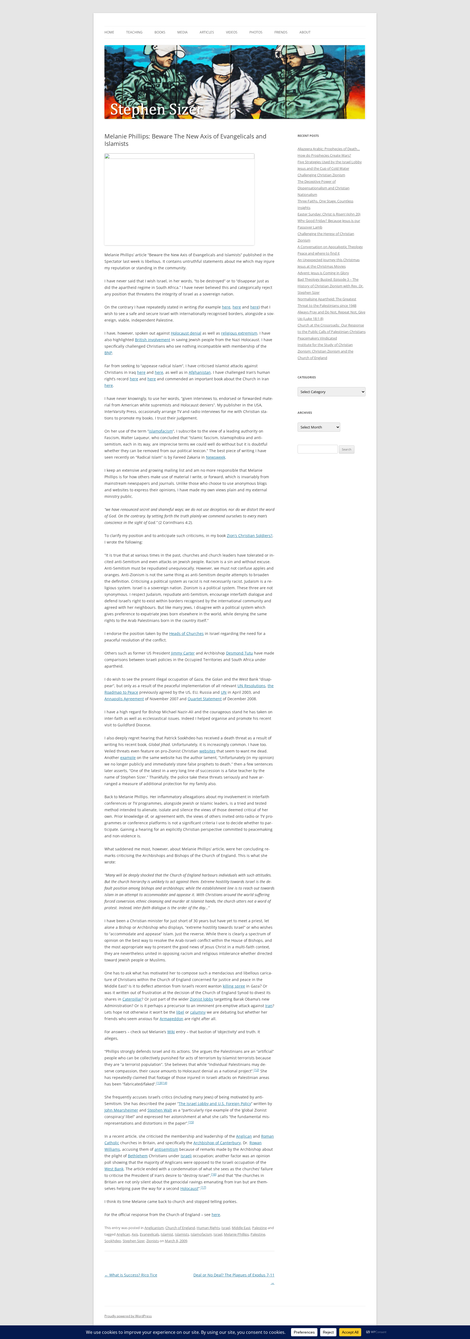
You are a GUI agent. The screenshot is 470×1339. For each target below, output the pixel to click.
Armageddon (171, 1018)
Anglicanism (154, 1227)
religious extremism (239, 333)
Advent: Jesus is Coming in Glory (323, 272)
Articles (207, 32)
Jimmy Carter (183, 653)
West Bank (113, 1168)
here (226, 307)
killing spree (234, 986)
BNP (108, 352)
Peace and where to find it (319, 253)
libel (180, 1012)
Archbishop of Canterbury (217, 1142)
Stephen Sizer (134, 1240)
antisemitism (166, 1149)
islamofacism (161, 431)
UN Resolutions (251, 685)
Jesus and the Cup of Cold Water (323, 168)
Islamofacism (201, 1234)
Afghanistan (200, 372)
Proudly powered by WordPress (128, 1316)
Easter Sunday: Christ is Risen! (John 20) (329, 214)
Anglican (244, 1136)
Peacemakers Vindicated (317, 338)
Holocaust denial (186, 333)
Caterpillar (132, 999)
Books (159, 32)
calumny (198, 1012)
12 (256, 1070)
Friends (280, 32)
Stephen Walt (159, 1110)
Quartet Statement (205, 698)
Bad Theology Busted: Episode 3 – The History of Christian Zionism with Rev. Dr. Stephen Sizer (330, 286)
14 (164, 1083)
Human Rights (208, 1227)
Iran (269, 1005)
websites (207, 751)
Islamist (167, 1234)
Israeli (186, 1155)
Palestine (259, 1227)
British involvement (152, 339)
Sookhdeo (112, 1240)
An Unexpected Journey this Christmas (329, 259)
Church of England (180, 1227)
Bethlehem (138, 1155)
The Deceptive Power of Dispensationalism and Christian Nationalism (324, 188)
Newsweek (215, 457)
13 (159, 1083)
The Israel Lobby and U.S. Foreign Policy (215, 1103)
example (128, 757)
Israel (225, 1227)
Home (109, 32)
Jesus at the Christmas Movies (322, 266)
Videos (231, 32)
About (305, 32)
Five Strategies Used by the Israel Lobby (330, 161)
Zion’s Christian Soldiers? (249, 535)
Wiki (171, 1031)
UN (224, 692)
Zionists (152, 1240)
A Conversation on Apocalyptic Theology (330, 246)
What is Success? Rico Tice (130, 1275)
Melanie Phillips (236, 1234)
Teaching (134, 32)
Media (182, 32)
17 (203, 1187)
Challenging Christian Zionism (321, 174)
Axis (135, 1234)
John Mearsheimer (121, 1110)
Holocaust (189, 1188)
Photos (255, 32)
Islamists (182, 1234)
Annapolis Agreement (124, 698)
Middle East (241, 1227)
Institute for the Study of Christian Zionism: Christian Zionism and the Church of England (325, 351)
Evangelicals (149, 1234)
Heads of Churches (186, 633)
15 (191, 1122)
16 (214, 1174)
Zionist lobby (201, 999)
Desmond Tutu (239, 653)
